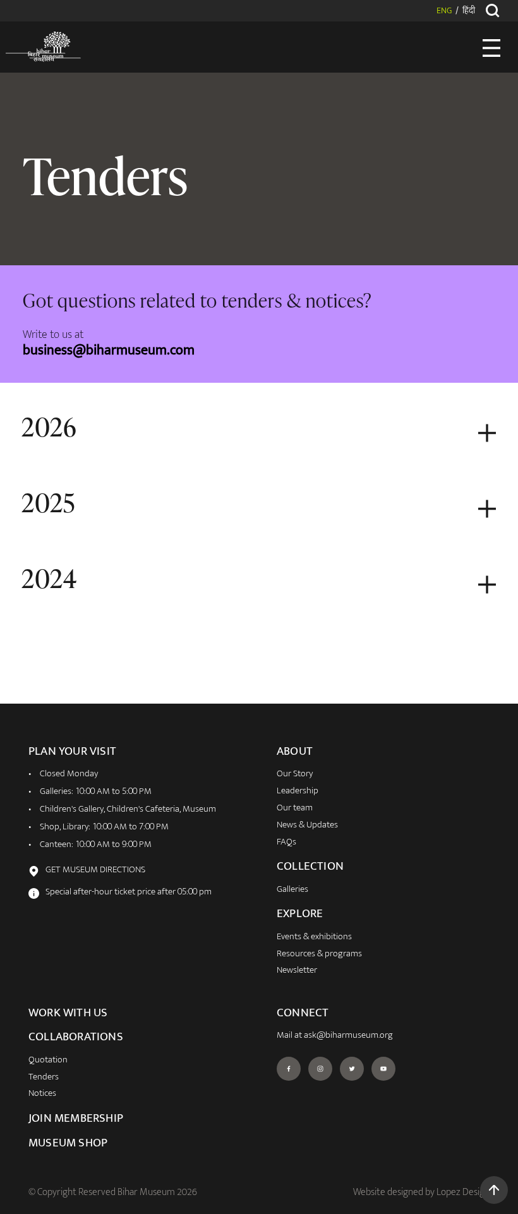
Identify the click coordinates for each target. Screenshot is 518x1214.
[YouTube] (383, 1069)
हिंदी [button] (468, 11)
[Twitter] (352, 1069)
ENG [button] (444, 11)
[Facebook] (289, 1069)
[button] (494, 1190)
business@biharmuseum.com (109, 350)
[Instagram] (320, 1069)
